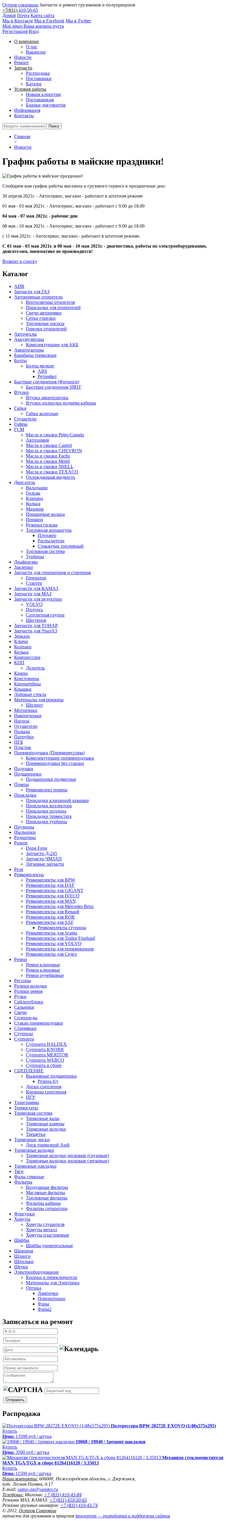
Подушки (23, 768)
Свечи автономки (44, 312)
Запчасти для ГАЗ (31, 291)
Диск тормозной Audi (47, 1144)
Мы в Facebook (49, 20)
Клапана (34, 498)
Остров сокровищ (20, 4)
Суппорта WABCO (45, 1060)
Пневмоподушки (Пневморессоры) (49, 752)
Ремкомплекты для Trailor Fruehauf (60, 938)
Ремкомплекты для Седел (51, 954)
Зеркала (22, 636)
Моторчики (25, 710)
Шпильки (24, 1261)
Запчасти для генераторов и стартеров (52, 572)
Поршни (34, 519)
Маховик (35, 508)
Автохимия (37, 440)
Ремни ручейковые (45, 975)
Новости (22, 57)
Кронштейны (27, 683)
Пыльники (25, 832)
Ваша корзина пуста (33, 26)
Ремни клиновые (43, 964)
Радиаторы (25, 837)
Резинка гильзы (41, 524)
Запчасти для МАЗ (32, 593)
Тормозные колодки (46, 1128)
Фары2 (44, 1309)
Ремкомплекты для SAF (50, 922)
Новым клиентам (43, 94)
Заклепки (23, 567)
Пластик (22, 747)
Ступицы (23, 1033)
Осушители (25, 726)
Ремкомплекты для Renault (52, 911)
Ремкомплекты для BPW (50, 879)
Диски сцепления (43, 1086)
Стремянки (25, 1028)
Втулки (21, 392)
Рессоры (22, 980)
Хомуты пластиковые (47, 1234)
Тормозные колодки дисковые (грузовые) (67, 1155)
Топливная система (45, 551)
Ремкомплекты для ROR (50, 916)
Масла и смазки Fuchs (48, 455)
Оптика (33, 1287)
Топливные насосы (45, 323)
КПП (19, 662)
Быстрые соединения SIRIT (53, 387)
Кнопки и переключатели (51, 1277)
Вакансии (36, 51)
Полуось (34, 609)
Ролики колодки (30, 985)
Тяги (19, 1171)
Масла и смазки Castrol (49, 445)
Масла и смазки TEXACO (52, 471)
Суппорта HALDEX (46, 1044)
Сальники (24, 1007)
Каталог (34, 83)
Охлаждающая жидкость (50, 477)
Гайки (20, 408)
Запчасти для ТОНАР (36, 625)
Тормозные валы (42, 1118)
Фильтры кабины (43, 1203)
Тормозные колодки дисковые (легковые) (67, 1160)
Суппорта (24, 1038)
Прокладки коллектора (49, 805)
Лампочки (48, 1293)
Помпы (21, 784)
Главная (22, 136)
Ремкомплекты (29, 874)
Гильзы (33, 493)
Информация (27, 110)
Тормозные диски (32, 1139)
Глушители (25, 418)
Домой (9, 15)
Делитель (35, 667)
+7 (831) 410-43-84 (63, 1494)
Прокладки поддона (46, 810)
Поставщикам (40, 99)
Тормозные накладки (35, 1166)
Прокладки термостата (49, 816)
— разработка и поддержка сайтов (122, 1515)
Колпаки (22, 646)
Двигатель (24, 482)
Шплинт (34, 705)
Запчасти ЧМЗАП (44, 858)
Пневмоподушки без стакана (55, 763)
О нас (31, 46)
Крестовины (26, 678)
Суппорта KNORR (45, 1049)
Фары (43, 1303)
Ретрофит (47, 376)
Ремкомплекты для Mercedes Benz (60, 906)
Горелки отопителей (46, 328)
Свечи (20, 1012)
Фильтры (23, 1181)
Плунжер (47, 535)
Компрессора (27, 657)
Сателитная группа (45, 614)
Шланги (22, 1256)
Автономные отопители (38, 296)
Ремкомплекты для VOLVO (54, 943)
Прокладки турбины (46, 821)
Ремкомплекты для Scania (51, 932)
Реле (18, 869)
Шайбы (21, 1240)
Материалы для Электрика (52, 1282)
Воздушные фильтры (47, 1187)
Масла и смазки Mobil (48, 461)
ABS (42, 371)
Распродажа (38, 73)
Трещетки (36, 1134)
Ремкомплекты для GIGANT (54, 890)
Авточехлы (25, 334)
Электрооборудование (36, 1272)
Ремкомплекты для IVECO (52, 895)
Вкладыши (37, 487)
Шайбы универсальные (49, 1245)
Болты (20, 360)
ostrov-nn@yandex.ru (38, 1489)
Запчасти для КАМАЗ (36, 588)
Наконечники (27, 715)
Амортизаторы (29, 349)
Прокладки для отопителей (53, 307)
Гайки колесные (42, 413)
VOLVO (34, 604)
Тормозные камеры (45, 1123)
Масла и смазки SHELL (50, 466)
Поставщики (38, 78)
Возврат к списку (19, 261)
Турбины (35, 556)
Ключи (21, 641)
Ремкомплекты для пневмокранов (60, 948)
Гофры (20, 424)
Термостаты (26, 1107)
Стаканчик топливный (61, 546)
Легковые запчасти (45, 863)
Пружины (24, 826)
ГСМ (19, 429)
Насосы (21, 720)
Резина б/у (48, 1081)
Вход (34, 31)
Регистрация (15, 31)
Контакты (24, 115)
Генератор (36, 577)
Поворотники (51, 1298)
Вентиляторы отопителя (50, 302)
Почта (23, 15)
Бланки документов (46, 104)
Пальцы (22, 731)
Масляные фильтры (45, 1192)
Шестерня (36, 620)
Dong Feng (36, 848)
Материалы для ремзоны (39, 699)
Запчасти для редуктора (38, 599)
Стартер (34, 583)
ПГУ (30, 1097)
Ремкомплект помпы (46, 789)
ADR (19, 286)
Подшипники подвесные (51, 779)
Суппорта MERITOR (47, 1054)
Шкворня (23, 1250)
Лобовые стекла (30, 694)
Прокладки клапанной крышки (57, 800)
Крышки (22, 689)
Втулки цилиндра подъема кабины (61, 402)
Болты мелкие (40, 365)
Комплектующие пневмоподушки (60, 758)
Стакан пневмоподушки (38, 1022)
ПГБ (18, 742)
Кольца (33, 503)
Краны (21, 673)
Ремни (20, 959)
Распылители (51, 540)
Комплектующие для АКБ (52, 344)
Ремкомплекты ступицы (62, 927)
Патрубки (24, 736)
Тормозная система (33, 1113)
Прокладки (25, 795)
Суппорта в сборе (44, 1065)
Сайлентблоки (28, 1001)
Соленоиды (25, 1017)
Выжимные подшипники (51, 1075)
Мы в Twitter (78, 20)
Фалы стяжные (29, 1176)
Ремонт (21, 62)
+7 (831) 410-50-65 (68, 1499)
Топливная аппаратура (49, 530)
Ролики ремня (28, 991)
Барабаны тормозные (35, 355)
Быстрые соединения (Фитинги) (46, 381)
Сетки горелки (41, 318)
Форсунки (24, 1213)
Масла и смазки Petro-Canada (55, 434)
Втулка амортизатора (47, 397)
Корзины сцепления (46, 1091)
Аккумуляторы (29, 339)
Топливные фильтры (46, 1197)
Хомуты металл (41, 1229)
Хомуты (22, 1219)
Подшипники (27, 773)
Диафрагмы (26, 561)
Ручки (20, 996)
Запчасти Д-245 (41, 853)
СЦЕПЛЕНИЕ (29, 1070)
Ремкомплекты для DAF (50, 885)
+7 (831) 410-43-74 (79, 1505)
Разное (21, 842)
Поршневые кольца (45, 514)
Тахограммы (26, 1102)
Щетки (21, 1266)
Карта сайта (42, 15)
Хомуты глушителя (45, 1224)
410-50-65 (28, 10)
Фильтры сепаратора (46, 1208)
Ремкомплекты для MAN (51, 901)
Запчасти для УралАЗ (35, 630)
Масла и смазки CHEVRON (54, 450)
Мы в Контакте (17, 20)
